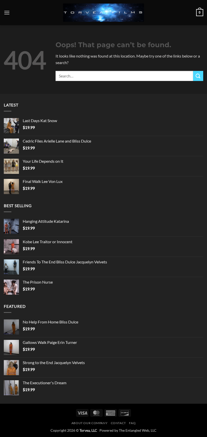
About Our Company (89, 423)
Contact (118, 423)
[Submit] (198, 76)
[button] (7, 12)
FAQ (132, 423)
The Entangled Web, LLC (138, 430)
